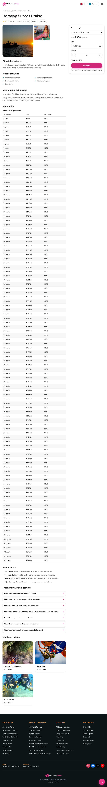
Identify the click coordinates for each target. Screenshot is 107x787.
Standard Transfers (35, 730)
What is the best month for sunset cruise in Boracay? (23, 630)
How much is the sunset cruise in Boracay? (20, 593)
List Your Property (88, 730)
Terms (57, 782)
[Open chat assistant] (102, 782)
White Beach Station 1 (10, 730)
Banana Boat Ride (62, 743)
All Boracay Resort (8, 727)
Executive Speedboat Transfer (38, 743)
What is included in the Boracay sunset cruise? (21, 605)
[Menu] (102, 4)
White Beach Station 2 (10, 734)
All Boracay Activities (63, 727)
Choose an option (77, 28)
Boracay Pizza (87, 743)
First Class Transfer (35, 737)
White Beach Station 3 (10, 737)
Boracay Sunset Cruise (63, 730)
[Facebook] (93, 766)
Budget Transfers (34, 734)
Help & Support (88, 734)
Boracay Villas (7, 747)
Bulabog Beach (7, 740)
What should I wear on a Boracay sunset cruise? (21, 624)
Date (72, 42)
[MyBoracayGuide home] (11, 4)
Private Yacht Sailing (62, 753)
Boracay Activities (12, 11)
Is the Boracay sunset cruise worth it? (18, 618)
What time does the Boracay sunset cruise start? (22, 599)
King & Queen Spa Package (64, 750)
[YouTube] (102, 766)
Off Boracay (6, 753)
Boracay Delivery (88, 740)
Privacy (50, 782)
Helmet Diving (60, 747)
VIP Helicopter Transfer (36, 750)
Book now (86, 65)
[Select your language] (81, 4)
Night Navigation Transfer (37, 747)
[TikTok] (98, 766)
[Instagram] (88, 766)
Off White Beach (8, 750)
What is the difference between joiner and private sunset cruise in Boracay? (31, 612)
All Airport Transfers (35, 727)
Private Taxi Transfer (35, 740)
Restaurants (86, 737)
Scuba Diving (60, 740)
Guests (73, 50)
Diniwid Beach (7, 743)
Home (4, 11)
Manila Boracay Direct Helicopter (40, 753)
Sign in (93, 4)
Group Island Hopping (63, 734)
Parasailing (59, 737)
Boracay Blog (87, 727)
